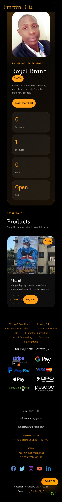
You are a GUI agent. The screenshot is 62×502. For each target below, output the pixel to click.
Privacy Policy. (45, 324)
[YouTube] (40, 469)
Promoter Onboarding (36, 333)
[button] (53, 492)
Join (16, 333)
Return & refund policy (17, 329)
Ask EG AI (50, 482)
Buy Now (30, 300)
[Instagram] (31, 469)
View (16, 300)
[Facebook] (13, 469)
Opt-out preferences (46, 329)
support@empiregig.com (31, 427)
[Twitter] (22, 469)
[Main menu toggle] (55, 6)
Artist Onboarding (22, 337)
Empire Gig (18, 6)
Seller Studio (31, 342)
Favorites (44, 337)
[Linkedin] (48, 469)
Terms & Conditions (19, 324)
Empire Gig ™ (37, 491)
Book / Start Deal (24, 103)
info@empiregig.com (31, 419)
